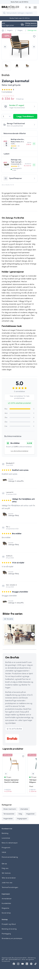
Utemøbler (24, 809)
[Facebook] (14, 964)
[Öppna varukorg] (30, 7)
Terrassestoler (8, 814)
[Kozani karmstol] (14, 764)
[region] (19, 46)
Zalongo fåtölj (13, 515)
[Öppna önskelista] (26, 7)
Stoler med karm (9, 809)
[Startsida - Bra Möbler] (2, 30)
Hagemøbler (8, 818)
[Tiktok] (35, 964)
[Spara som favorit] (23, 756)
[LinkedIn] (27, 964)
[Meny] (35, 7)
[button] (19, 92)
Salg (20, 814)
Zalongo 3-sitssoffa (16, 481)
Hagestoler (30, 814)
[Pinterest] (31, 964)
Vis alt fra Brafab (15, 729)
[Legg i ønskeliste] (34, 36)
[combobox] (7, 116)
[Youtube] (22, 964)
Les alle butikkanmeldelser (19, 451)
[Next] (34, 46)
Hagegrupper (22, 818)
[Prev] (5, 46)
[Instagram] (18, 964)
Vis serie (9, 619)
